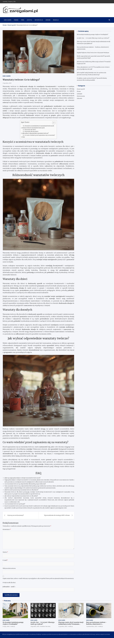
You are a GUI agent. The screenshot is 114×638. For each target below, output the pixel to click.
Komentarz (7, 529)
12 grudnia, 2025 (62, 626)
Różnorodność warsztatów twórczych (33, 128)
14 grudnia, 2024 (7, 83)
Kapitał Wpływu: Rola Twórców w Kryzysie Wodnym (93, 52)
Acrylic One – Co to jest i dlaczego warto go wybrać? (93, 38)
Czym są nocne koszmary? (15, 515)
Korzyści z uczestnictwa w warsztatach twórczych (39, 126)
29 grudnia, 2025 (35, 626)
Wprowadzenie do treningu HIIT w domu (57, 515)
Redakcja (56, 20)
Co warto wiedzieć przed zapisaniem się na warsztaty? (40, 135)
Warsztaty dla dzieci (30, 129)
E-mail (5, 560)
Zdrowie (48, 20)
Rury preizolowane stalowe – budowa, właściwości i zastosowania (96, 624)
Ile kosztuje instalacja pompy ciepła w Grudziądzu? (92, 34)
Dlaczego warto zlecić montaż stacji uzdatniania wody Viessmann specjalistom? (70, 624)
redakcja (12, 626)
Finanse (16, 20)
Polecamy (7, 601)
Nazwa (5, 552)
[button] (53, 123)
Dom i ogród (7, 20)
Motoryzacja (39, 20)
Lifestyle (29, 20)
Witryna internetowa (9, 568)
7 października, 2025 (91, 626)
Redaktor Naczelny (45, 626)
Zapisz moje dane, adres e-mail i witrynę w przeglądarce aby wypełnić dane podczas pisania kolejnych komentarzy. (38, 578)
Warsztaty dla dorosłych (31, 131)
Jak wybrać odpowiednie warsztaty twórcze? (35, 133)
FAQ (23, 137)
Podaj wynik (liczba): (9, 582)
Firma (22, 20)
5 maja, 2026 (6, 626)
